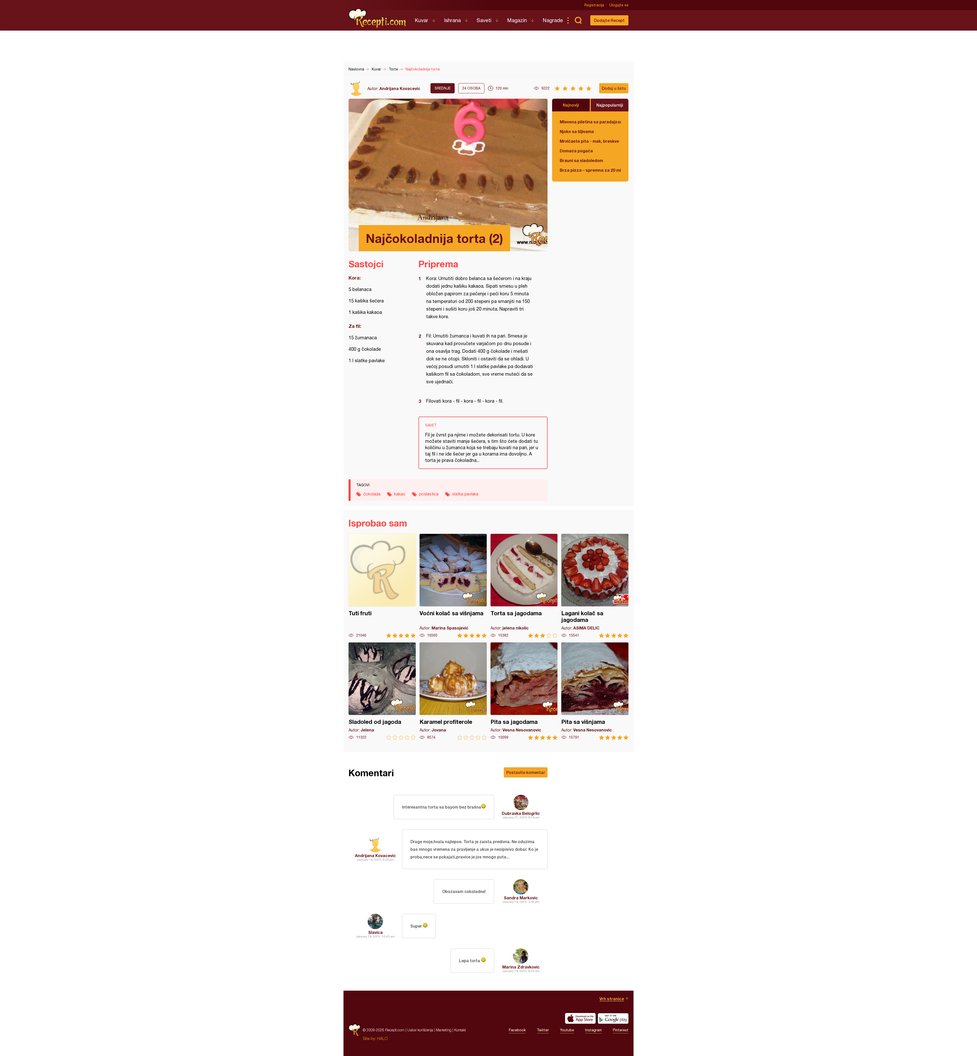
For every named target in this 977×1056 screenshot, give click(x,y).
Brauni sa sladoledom (581, 160)
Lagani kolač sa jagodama (594, 586)
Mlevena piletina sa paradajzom (590, 121)
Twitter (543, 1030)
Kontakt (460, 1030)
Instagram (593, 1030)
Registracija (594, 5)
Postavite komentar (525, 772)
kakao (399, 494)
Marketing (443, 1030)
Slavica (375, 932)
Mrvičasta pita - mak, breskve (589, 141)
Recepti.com (378, 18)
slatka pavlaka (465, 494)
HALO (382, 1038)
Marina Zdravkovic (521, 966)
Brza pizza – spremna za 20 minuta (590, 170)
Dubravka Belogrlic (521, 813)
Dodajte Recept (609, 20)
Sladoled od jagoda (382, 691)
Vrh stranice (611, 998)
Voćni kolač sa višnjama (453, 586)
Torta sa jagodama (524, 586)
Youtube (567, 1030)
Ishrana (452, 20)
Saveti (484, 20)
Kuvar (421, 20)
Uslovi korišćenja (420, 1030)
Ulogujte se (618, 5)
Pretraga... (578, 20)
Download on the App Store (580, 1018)
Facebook (517, 1030)
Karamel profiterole (453, 691)
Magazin (517, 20)
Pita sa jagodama (524, 691)
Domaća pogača (576, 150)
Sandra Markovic (521, 897)
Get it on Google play (613, 1018)
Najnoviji (571, 104)
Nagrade (553, 20)
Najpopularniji (609, 104)
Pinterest (620, 1030)
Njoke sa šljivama (577, 131)
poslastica (428, 494)
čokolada (371, 494)
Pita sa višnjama (594, 691)
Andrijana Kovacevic (399, 88)
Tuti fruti (382, 586)
